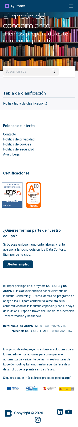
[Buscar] (53, 72)
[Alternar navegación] (71, 6)
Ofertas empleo (18, 264)
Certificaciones (16, 173)
